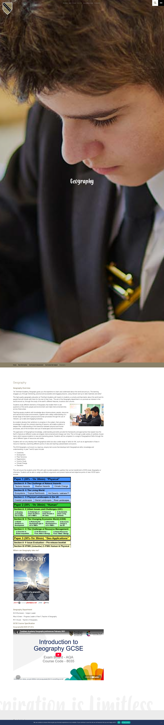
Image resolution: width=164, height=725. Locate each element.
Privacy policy (126, 722)
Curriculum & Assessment (36, 365)
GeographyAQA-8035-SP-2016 (23, 627)
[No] (161, 722)
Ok (119, 722)
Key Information (22, 365)
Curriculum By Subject (51, 365)
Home (14, 365)
